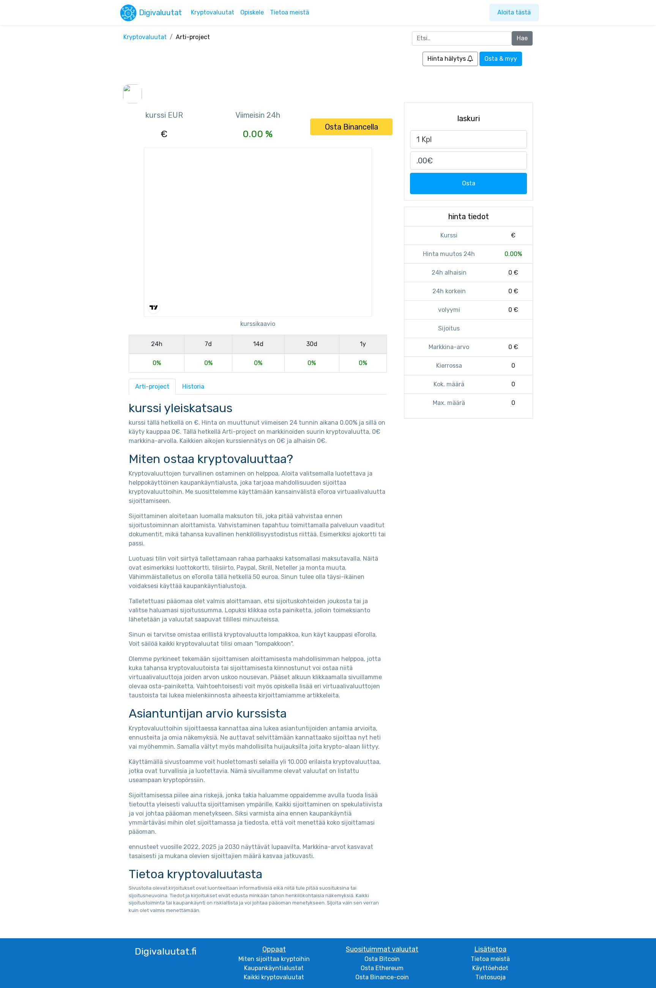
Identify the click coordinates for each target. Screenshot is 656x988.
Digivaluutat (160, 12)
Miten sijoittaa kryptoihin (274, 959)
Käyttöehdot (490, 968)
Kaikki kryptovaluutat (274, 977)
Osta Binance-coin (382, 977)
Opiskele (252, 12)
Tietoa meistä (289, 12)
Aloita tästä (514, 12)
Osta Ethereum (382, 968)
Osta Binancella (351, 126)
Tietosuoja (490, 977)
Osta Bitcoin (382, 959)
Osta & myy (500, 58)
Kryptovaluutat (212, 12)
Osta (468, 183)
